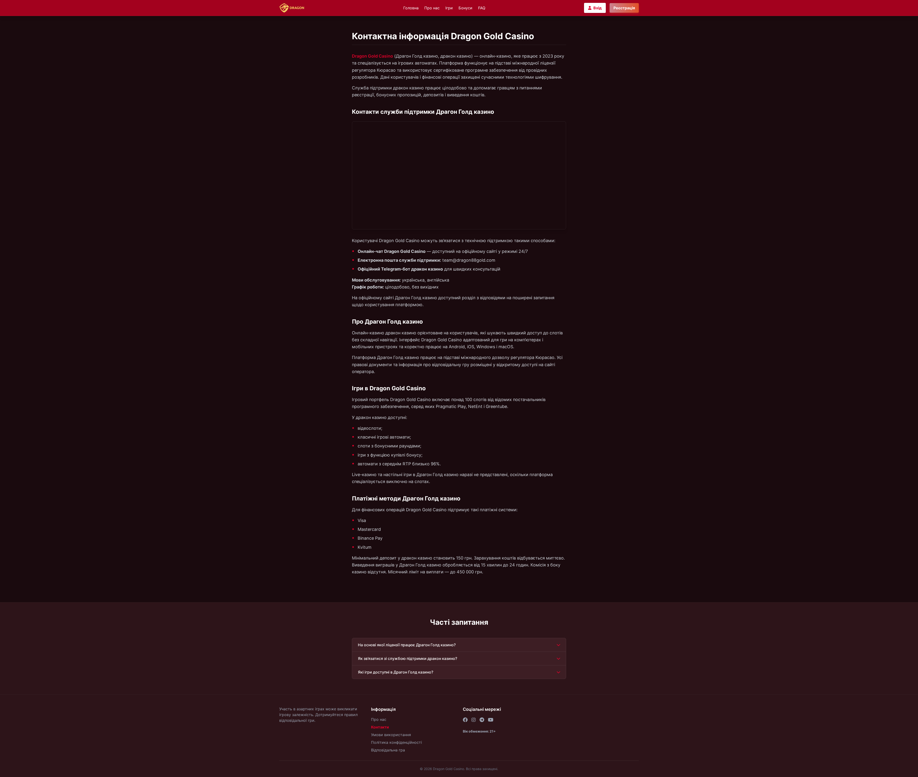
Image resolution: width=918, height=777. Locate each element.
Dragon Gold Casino (372, 56)
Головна (411, 7)
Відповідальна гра (388, 750)
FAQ (481, 7)
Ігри (449, 7)
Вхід (597, 7)
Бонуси (465, 7)
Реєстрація (624, 7)
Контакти (380, 727)
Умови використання (391, 734)
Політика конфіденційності (396, 742)
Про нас (432, 7)
